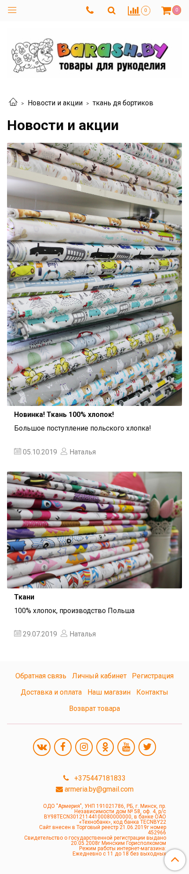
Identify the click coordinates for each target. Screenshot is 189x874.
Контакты (152, 692)
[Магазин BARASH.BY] (94, 51)
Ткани (24, 597)
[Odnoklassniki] (105, 747)
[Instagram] (84, 747)
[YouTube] (126, 747)
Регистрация (153, 676)
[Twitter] (147, 747)
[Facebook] (63, 747)
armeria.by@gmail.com (99, 789)
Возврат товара (94, 708)
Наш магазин (109, 692)
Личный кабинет (99, 676)
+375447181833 (99, 778)
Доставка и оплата (51, 692)
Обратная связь (40, 676)
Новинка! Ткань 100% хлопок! (64, 414)
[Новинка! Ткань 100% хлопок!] (94, 274)
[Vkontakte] (42, 747)
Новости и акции (55, 103)
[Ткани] (94, 530)
